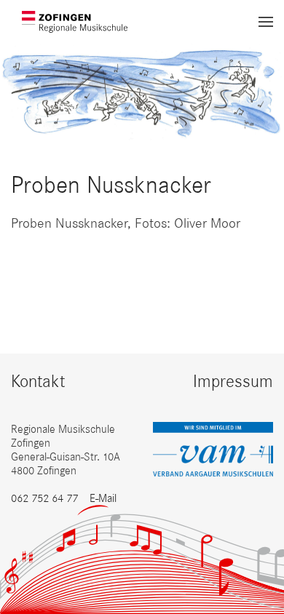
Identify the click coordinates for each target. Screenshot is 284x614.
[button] (266, 22)
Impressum (233, 380)
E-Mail (103, 498)
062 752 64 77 (44, 498)
